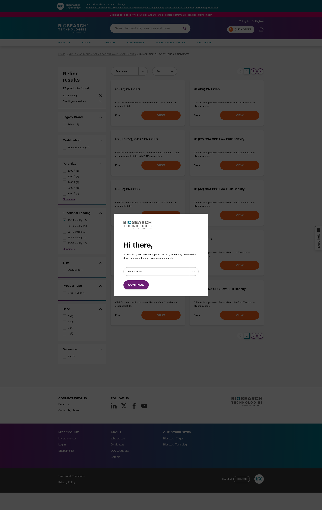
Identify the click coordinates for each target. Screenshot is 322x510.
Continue (136, 284)
